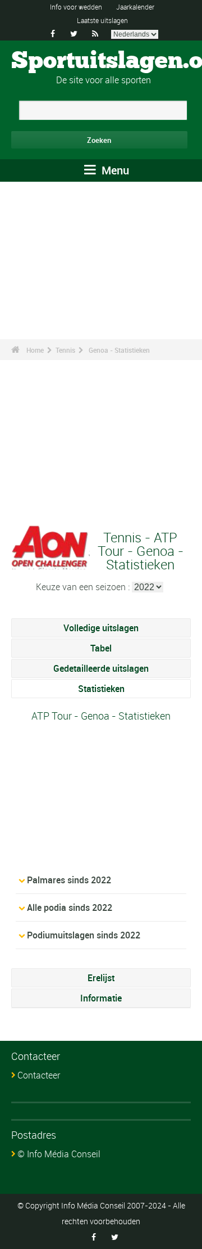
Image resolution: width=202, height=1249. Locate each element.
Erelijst (101, 978)
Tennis (65, 349)
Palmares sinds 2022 (69, 880)
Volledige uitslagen (101, 628)
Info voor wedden (76, 6)
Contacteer (38, 1075)
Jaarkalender (135, 6)
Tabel (101, 648)
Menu (114, 170)
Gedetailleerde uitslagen (101, 668)
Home (35, 349)
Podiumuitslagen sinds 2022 (83, 935)
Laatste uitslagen (102, 20)
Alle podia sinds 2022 (69, 907)
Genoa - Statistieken (119, 349)
